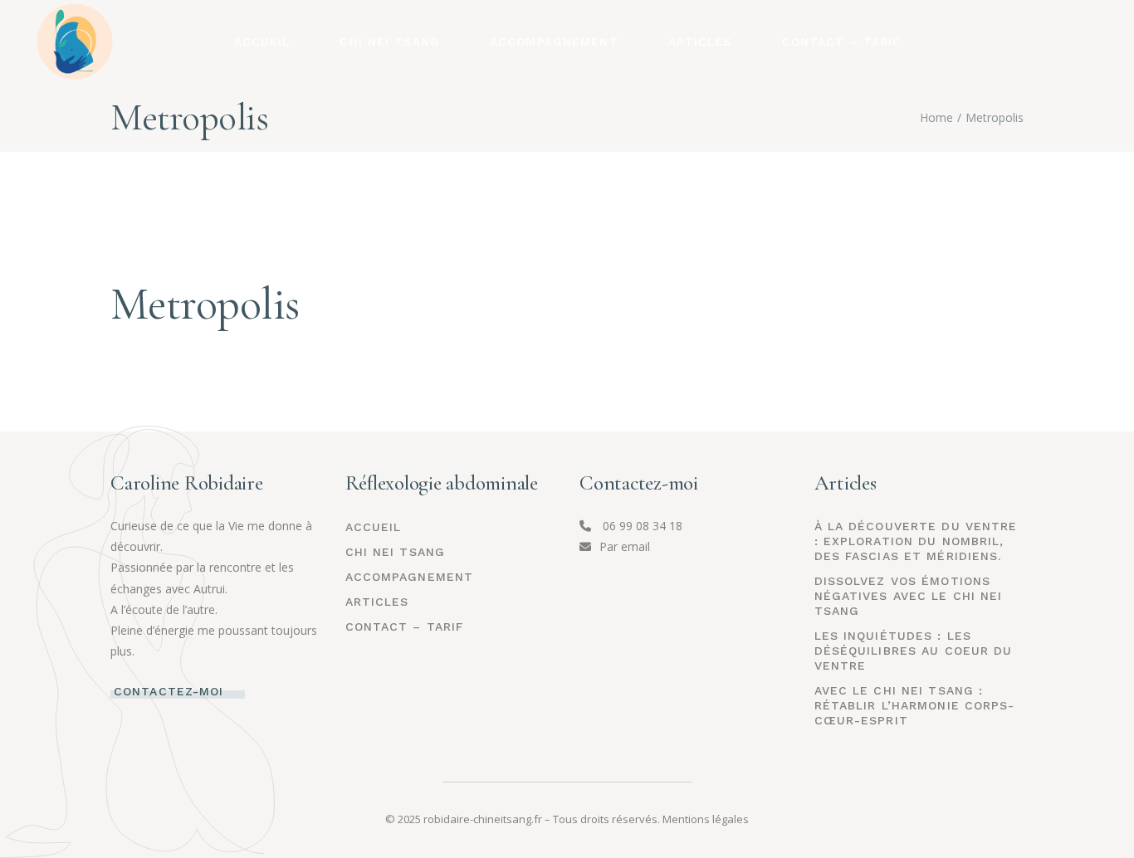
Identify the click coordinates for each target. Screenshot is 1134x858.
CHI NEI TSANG (395, 551)
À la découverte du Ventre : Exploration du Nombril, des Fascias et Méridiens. (916, 541)
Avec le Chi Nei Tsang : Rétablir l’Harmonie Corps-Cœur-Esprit (914, 705)
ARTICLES (377, 601)
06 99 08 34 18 (640, 526)
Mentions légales (705, 819)
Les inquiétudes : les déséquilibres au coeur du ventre (913, 650)
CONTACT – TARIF (404, 626)
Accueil (373, 527)
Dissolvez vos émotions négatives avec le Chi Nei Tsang (908, 595)
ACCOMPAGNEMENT (409, 576)
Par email (624, 546)
